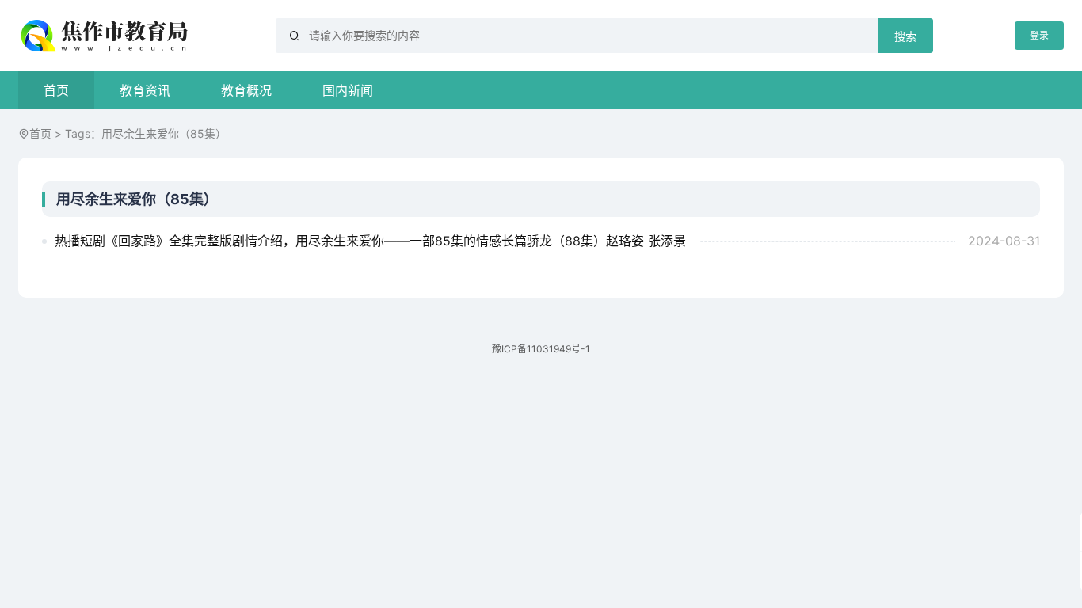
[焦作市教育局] (106, 35)
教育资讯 (145, 90)
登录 (1039, 35)
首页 (56, 90)
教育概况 (246, 90)
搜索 (905, 36)
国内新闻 (347, 90)
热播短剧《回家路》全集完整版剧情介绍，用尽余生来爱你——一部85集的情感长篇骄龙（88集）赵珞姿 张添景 (370, 241)
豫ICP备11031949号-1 (541, 349)
